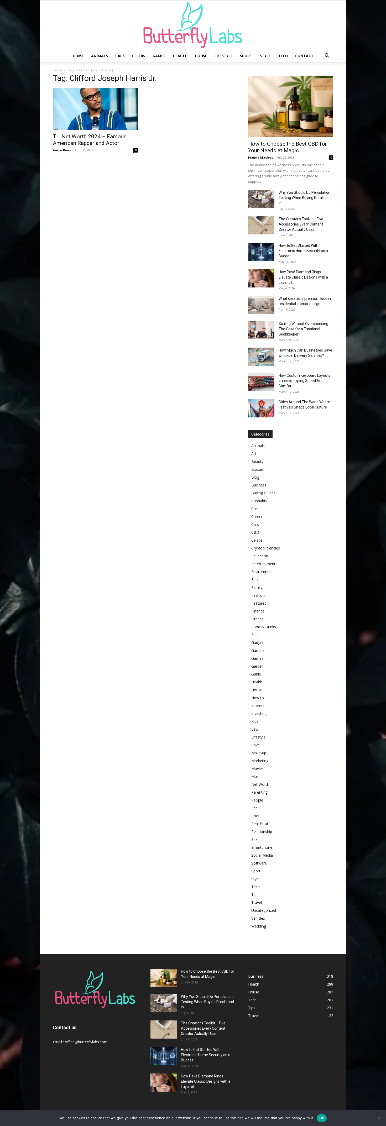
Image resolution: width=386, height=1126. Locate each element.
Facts (255, 579)
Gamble (257, 650)
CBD (255, 532)
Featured (259, 603)
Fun (254, 634)
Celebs (138, 55)
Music (256, 776)
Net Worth (260, 784)
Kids (254, 721)
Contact (304, 55)
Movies (257, 768)
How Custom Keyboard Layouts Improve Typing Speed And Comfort (304, 380)
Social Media (262, 855)
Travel (256, 902)
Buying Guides (263, 492)
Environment (262, 571)
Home (78, 55)
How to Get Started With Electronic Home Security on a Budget (303, 250)
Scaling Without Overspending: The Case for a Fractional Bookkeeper (304, 329)
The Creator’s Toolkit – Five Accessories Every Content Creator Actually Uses (301, 224)
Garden (257, 666)
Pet (254, 807)
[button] (327, 56)
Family (256, 587)
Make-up (258, 752)
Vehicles (258, 918)
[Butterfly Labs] (193, 25)
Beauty (257, 461)
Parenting (259, 792)
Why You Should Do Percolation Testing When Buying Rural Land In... (305, 197)
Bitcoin (257, 469)
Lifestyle (224, 55)
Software (259, 863)
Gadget (257, 642)
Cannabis (259, 500)
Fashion (258, 595)
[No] (379, 1118)
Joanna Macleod (261, 157)
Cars (120, 55)
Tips (254, 894)
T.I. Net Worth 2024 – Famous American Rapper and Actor (90, 139)
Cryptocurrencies (265, 548)
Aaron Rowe (62, 150)
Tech (283, 55)
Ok (321, 1118)
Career (257, 516)
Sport (246, 55)
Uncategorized (263, 910)
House (201, 55)
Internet (258, 705)
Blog (255, 477)
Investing (259, 713)
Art (253, 453)
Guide (256, 674)
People (257, 800)
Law (254, 729)
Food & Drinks (263, 626)
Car (254, 508)
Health (180, 55)
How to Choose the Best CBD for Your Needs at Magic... (287, 147)
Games (159, 55)
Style (265, 55)
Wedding (258, 926)
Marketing (259, 760)
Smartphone (261, 847)
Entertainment (263, 563)
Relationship (261, 831)
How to (257, 697)
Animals (99, 55)
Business (259, 485)
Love (255, 744)
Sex (254, 839)
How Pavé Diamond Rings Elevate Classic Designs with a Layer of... (303, 277)
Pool (255, 815)
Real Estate (260, 823)
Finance (257, 611)
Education (259, 555)
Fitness (257, 618)
